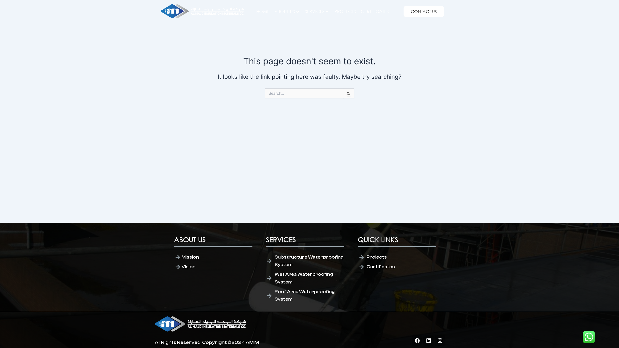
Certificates (375, 11)
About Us (284, 11)
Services (314, 11)
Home (263, 11)
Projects (345, 11)
